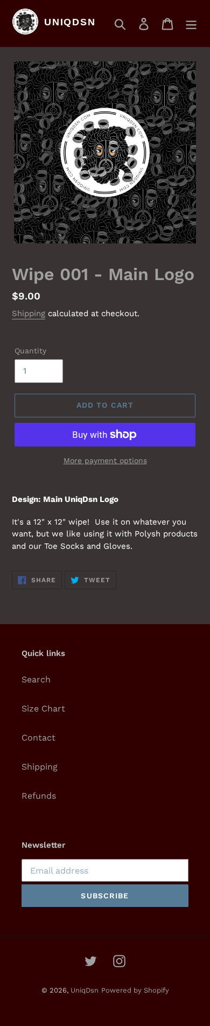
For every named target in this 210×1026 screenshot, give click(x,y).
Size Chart (43, 708)
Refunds (39, 796)
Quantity (30, 350)
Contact (38, 737)
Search (36, 679)
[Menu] (191, 23)
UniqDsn (85, 990)
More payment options (105, 460)
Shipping (28, 313)
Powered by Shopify (135, 990)
